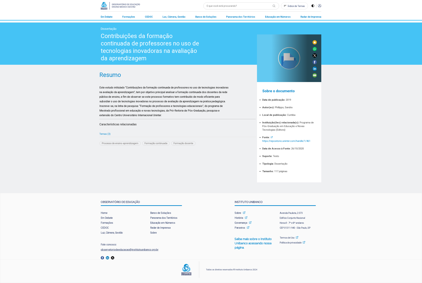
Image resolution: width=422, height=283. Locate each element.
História (239, 217)
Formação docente (183, 143)
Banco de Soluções (160, 212)
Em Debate (107, 217)
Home (104, 212)
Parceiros (240, 227)
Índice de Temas (296, 6)
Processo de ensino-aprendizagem (120, 143)
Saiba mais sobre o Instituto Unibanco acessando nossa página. (253, 243)
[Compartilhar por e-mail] (315, 76)
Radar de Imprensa (160, 227)
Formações (107, 222)
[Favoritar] (315, 43)
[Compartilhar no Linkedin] (315, 69)
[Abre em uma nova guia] (103, 257)
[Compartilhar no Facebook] (315, 63)
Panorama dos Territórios (163, 217)
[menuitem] (106, 16)
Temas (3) (104, 133)
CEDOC (105, 227)
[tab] (104, 134)
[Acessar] (319, 6)
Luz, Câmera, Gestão (112, 232)
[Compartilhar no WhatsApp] (315, 50)
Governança (241, 222)
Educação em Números (162, 222)
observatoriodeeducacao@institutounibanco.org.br (129, 249)
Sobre (153, 232)
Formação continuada (156, 143)
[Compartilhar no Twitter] (315, 56)
